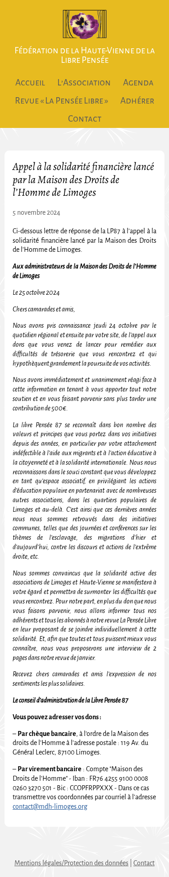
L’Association (84, 82)
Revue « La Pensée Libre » (61, 100)
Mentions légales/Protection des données (71, 863)
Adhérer (137, 100)
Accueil (30, 82)
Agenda (138, 82)
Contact (84, 118)
